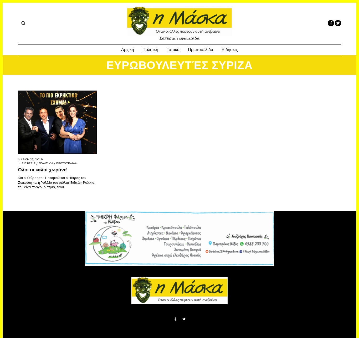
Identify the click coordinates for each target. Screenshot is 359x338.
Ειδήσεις (230, 49)
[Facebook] (331, 23)
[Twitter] (338, 23)
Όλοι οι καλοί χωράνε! (42, 170)
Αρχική (127, 49)
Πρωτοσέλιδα (200, 49)
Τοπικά (173, 49)
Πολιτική (150, 49)
